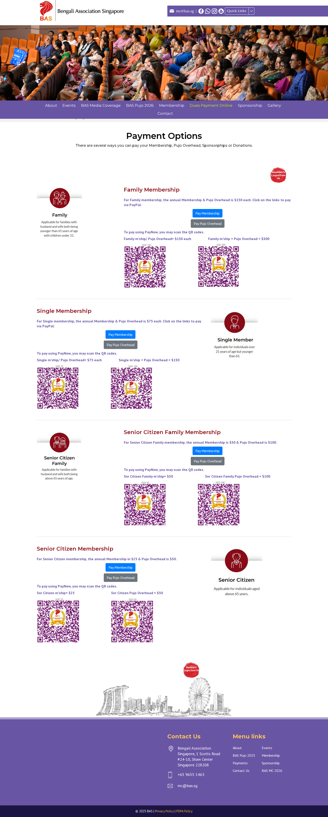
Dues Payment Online (211, 105)
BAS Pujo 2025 (244, 755)
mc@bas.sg (185, 11)
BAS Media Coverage (101, 105)
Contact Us (241, 770)
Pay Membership (207, 213)
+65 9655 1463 (191, 774)
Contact (165, 113)
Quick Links (236, 11)
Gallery (274, 105)
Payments (240, 763)
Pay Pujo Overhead (208, 223)
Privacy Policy (164, 811)
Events (69, 105)
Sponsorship (250, 105)
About (51, 105)
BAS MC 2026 (272, 770)
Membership (171, 105)
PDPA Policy (184, 811)
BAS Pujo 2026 (140, 105)
